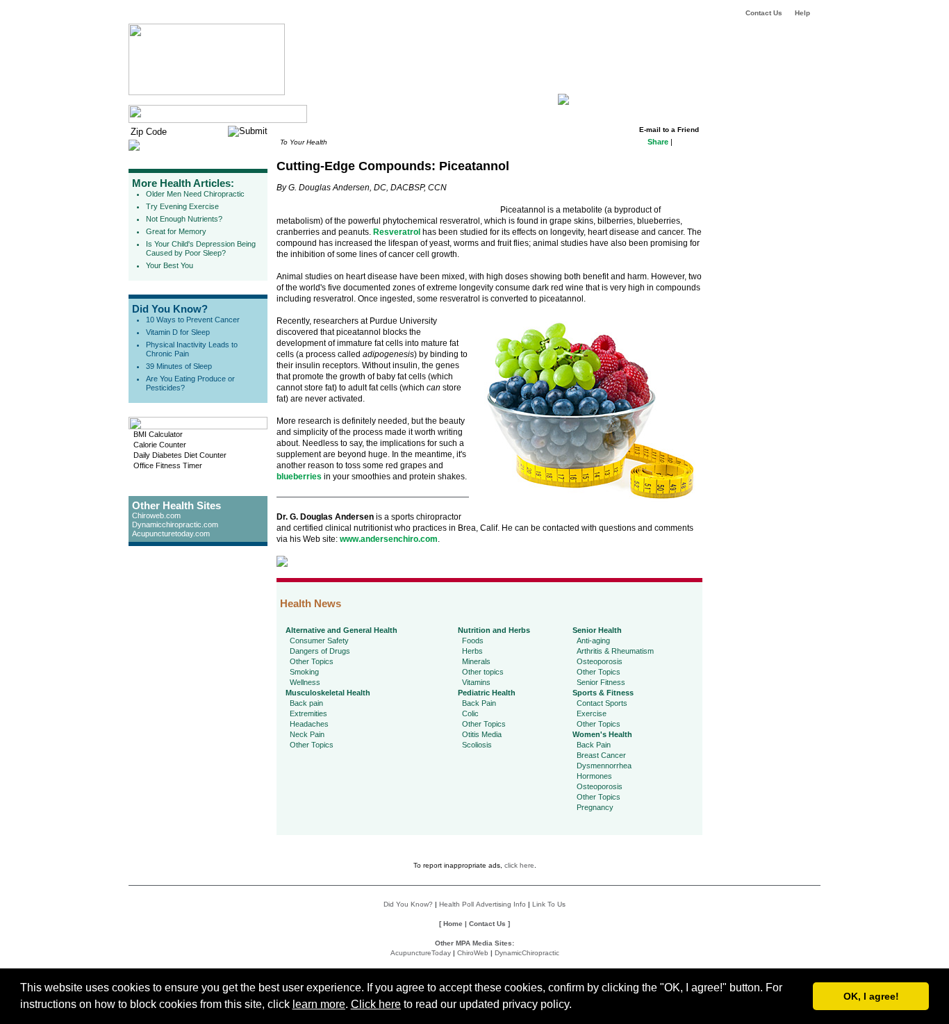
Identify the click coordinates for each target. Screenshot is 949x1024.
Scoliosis (477, 745)
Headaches (309, 724)
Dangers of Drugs (320, 651)
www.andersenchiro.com (389, 539)
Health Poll (456, 904)
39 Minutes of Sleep (179, 366)
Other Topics (311, 661)
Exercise (591, 713)
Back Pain (479, 703)
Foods (473, 640)
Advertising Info (501, 904)
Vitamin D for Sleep (178, 332)
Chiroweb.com (156, 515)
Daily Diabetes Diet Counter (179, 455)
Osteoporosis (599, 661)
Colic (470, 713)
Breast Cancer (601, 755)
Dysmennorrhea (604, 765)
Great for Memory (176, 231)
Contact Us (763, 13)
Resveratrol (396, 232)
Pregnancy (595, 807)
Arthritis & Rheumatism (615, 651)
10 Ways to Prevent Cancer (193, 319)
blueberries (299, 476)
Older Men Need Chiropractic (195, 194)
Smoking (304, 672)
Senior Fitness (601, 682)
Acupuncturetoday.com (171, 533)
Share (657, 142)
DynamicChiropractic (527, 953)
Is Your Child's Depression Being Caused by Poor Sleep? (201, 248)
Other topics (483, 672)
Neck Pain (307, 734)
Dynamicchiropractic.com (175, 524)
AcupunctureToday (420, 953)
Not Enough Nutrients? (184, 219)
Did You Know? (170, 309)
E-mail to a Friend (669, 129)
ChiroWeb (472, 953)
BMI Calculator (158, 434)
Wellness (305, 682)
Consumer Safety (319, 640)
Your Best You (169, 265)
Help (802, 13)
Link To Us (549, 904)
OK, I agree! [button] (871, 996)
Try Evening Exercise (182, 206)
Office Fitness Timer (167, 465)
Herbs (472, 651)
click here (519, 865)
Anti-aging (593, 640)
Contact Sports (602, 703)
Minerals (476, 661)
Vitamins (476, 682)
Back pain (306, 703)
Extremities (308, 713)
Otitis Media (482, 734)
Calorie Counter (159, 444)
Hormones (594, 776)
